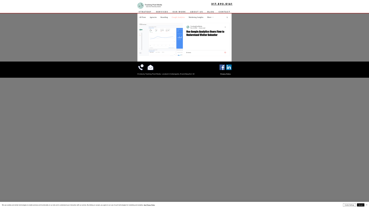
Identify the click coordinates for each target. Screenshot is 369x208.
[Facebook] (222, 67)
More (209, 17)
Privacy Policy (225, 74)
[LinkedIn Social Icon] (229, 67)
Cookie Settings (349, 205)
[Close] (367, 204)
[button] (227, 17)
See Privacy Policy (149, 205)
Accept (361, 205)
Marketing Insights (196, 17)
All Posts (142, 17)
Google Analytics (178, 17)
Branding (164, 17)
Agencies (153, 17)
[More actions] (226, 27)
